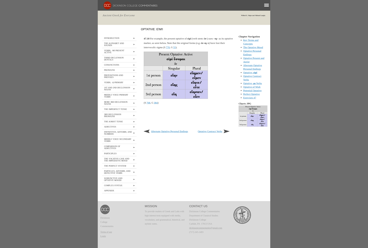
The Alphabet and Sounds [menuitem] (113, 45)
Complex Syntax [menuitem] (112, 186)
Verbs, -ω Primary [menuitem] (112, 83)
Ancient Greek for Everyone (119, 15)
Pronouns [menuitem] (108, 71)
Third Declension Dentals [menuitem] (113, 59)
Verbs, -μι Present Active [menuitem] (113, 52)
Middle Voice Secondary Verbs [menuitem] (116, 141)
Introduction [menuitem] (110, 39)
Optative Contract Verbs (210, 131)
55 (174, 47)
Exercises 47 (249, 97)
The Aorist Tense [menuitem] (112, 122)
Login (103, 236)
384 (156, 102)
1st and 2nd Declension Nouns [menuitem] (116, 89)
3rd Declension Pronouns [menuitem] (111, 116)
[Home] (129, 5)
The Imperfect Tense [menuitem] (114, 110)
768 (148, 102)
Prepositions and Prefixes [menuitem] (112, 77)
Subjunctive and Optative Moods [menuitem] (112, 180)
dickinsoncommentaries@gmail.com (205, 228)
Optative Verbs (252, 83)
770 (168, 47)
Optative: (250, 72)
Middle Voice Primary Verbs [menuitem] (115, 96)
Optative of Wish (251, 87)
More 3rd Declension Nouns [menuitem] (115, 104)
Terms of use (106, 232)
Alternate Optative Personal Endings (169, 131)
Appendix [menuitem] (108, 191)
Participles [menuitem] (109, 154)
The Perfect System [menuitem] (114, 166)
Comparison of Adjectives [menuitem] (111, 148)
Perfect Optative (251, 94)
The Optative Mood (253, 47)
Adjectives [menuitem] (109, 127)
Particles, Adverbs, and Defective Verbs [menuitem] (116, 173)
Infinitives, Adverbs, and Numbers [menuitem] (117, 134)
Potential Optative (252, 90)
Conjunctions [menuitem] (110, 65)
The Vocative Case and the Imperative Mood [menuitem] (115, 160)
